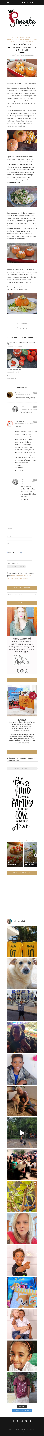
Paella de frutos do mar (15, 376)
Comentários (22, 323)
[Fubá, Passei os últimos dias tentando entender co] (22, 973)
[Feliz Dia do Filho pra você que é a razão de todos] (22, 1356)
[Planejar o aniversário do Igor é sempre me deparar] (22, 1292)
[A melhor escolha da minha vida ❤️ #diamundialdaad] (22, 1387)
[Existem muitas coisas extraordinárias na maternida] (22, 1037)
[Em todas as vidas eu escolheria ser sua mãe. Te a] (22, 1324)
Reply (35, 392)
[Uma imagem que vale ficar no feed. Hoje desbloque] (22, 1132)
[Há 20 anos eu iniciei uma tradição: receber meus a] (22, 1164)
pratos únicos (13, 39)
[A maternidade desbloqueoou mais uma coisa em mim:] (22, 941)
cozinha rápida (18, 37)
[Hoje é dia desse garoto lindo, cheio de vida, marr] (22, 1005)
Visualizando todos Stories (28, 841)
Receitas (33, 39)
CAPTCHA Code (12, 563)
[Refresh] (21, 553)
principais (24, 39)
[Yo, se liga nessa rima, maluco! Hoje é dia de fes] (22, 1069)
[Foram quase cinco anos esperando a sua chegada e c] (22, 1260)
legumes (28, 37)
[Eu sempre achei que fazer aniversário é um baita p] (22, 1228)
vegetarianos (27, 41)
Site (8, 543)
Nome (9, 528)
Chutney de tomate (14, 370)
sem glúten (16, 41)
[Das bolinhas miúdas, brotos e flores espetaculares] (22, 1196)
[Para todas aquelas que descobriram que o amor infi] (22, 1101)
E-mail (9, 536)
